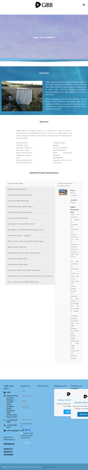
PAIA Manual (9, 444)
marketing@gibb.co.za (15, 430)
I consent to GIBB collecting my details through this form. (27, 435)
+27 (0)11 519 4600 (12, 421)
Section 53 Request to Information (8, 451)
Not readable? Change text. (26, 425)
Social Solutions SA (48, 467)
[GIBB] (44, 5)
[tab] (30, 183)
